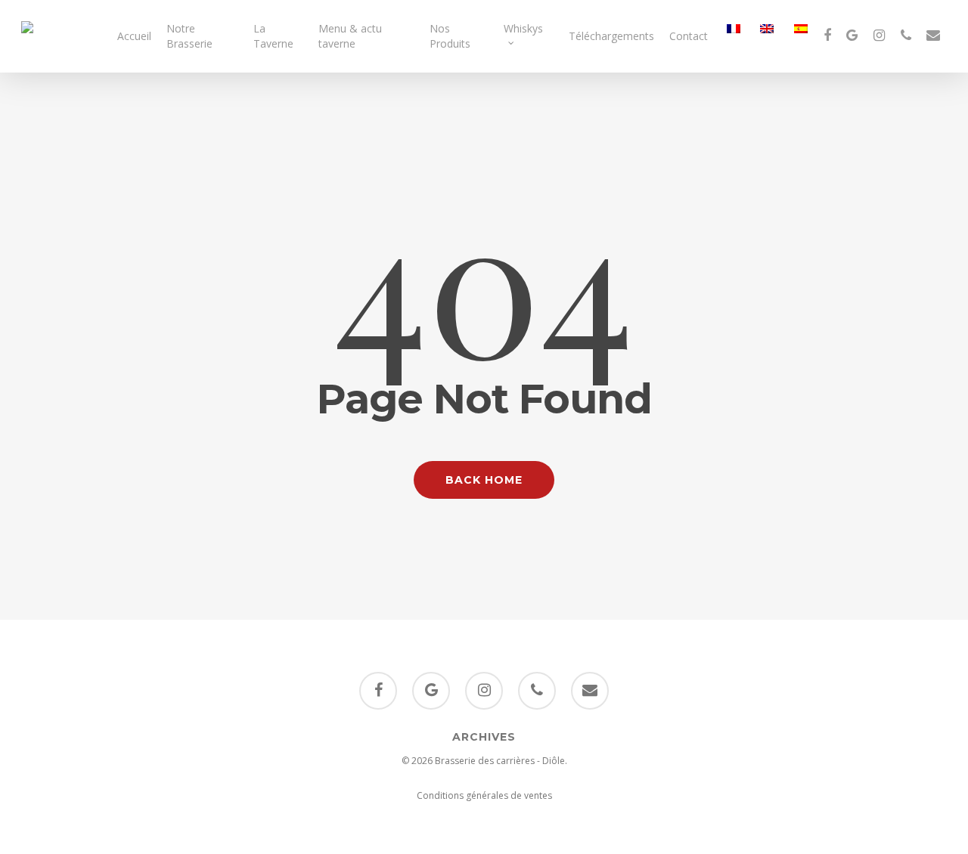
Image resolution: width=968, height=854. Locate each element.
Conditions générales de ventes (484, 795)
